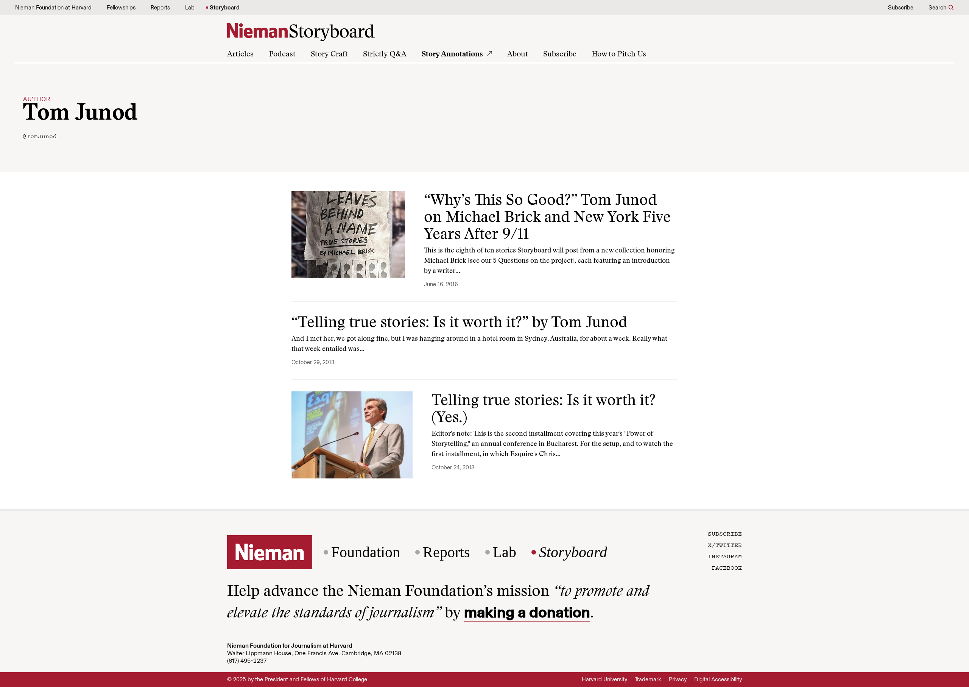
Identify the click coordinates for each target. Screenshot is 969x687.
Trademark (648, 679)
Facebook (727, 567)
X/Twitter (725, 545)
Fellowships (121, 7)
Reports (160, 7)
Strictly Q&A (385, 54)
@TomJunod (40, 136)
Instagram (725, 556)
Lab (190, 7)
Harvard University (604, 679)
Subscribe (900, 7)
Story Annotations (452, 54)
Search (937, 7)
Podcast (282, 54)
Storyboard (225, 7)
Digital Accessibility (718, 679)
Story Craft (329, 54)
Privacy (678, 679)
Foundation (365, 552)
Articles (240, 54)
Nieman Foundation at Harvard (53, 7)
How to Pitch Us (619, 54)
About (517, 54)
